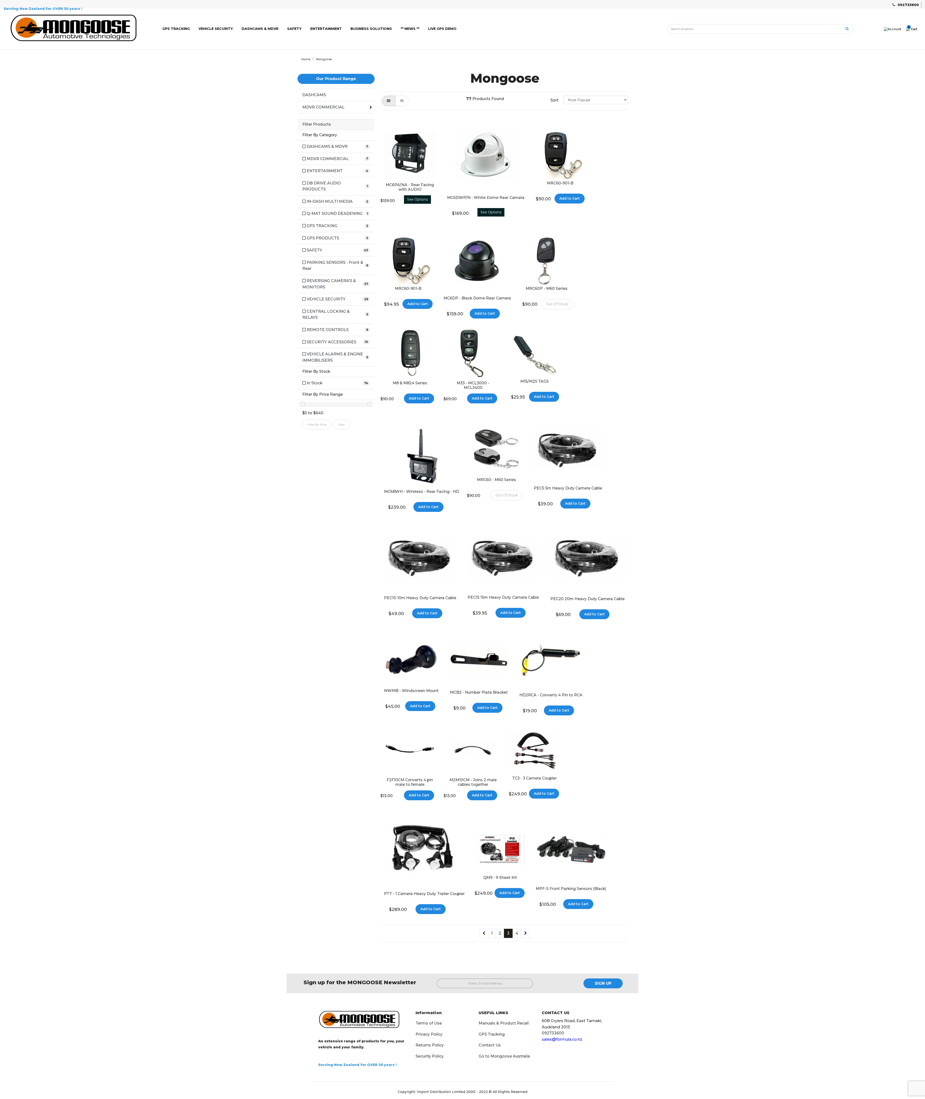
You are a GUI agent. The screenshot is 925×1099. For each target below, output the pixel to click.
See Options (417, 199)
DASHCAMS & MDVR (260, 29)
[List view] (402, 101)
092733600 (908, 5)
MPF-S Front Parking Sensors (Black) (571, 888)
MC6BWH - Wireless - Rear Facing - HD (421, 491)
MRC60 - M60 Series (496, 479)
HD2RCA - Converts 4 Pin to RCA (550, 695)
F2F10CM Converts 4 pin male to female (410, 782)
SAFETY (294, 29)
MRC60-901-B (560, 183)
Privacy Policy (429, 1034)
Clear (341, 424)
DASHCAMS (314, 95)
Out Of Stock (557, 304)
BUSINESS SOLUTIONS (371, 29)
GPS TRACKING (176, 29)
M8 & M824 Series (410, 383)
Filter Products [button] (316, 124)
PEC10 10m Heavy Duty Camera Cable (420, 598)
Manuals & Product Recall (504, 1023)
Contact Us (490, 1045)
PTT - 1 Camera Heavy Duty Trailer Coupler (424, 893)
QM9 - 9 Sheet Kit (500, 877)
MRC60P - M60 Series (547, 288)
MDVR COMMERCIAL (323, 107)
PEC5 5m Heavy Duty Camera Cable (568, 488)
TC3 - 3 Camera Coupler (534, 778)
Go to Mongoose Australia (504, 1056)
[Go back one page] (483, 933)
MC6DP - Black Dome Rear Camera (477, 298)
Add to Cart (569, 198)
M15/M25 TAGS (534, 381)
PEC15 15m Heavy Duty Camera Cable (503, 597)
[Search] (847, 29)
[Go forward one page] (525, 933)
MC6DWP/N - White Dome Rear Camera (485, 197)
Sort (554, 100)
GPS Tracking (492, 1034)
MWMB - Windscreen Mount (411, 690)
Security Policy (430, 1056)
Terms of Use (429, 1023)
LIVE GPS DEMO (442, 29)
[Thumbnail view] (388, 101)
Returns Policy (430, 1045)
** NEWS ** (410, 29)
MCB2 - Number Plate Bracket (479, 692)
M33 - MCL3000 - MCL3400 (473, 385)
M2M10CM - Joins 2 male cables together (473, 782)
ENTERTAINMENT (326, 29)
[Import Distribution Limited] (77, 28)
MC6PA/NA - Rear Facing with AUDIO (410, 187)
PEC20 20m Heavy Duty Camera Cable (587, 599)
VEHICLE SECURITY (215, 29)
